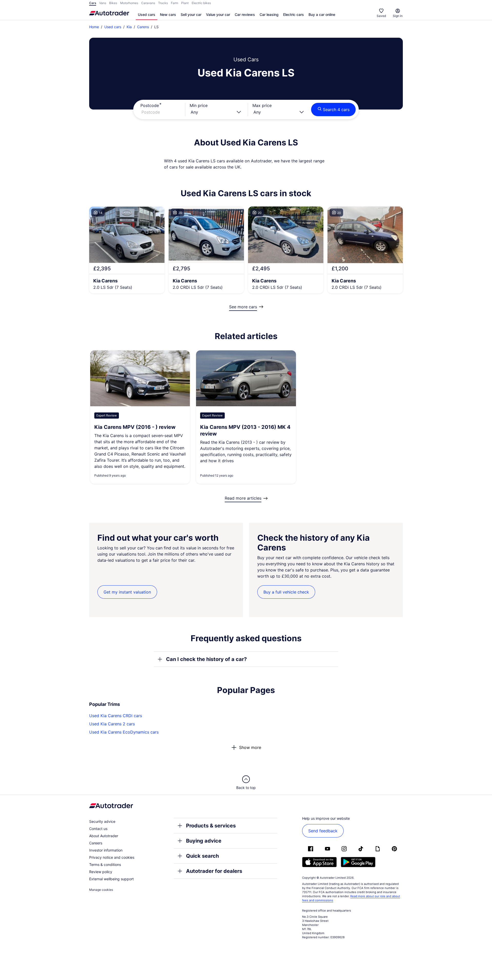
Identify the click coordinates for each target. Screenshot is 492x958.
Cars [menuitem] (92, 3)
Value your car (218, 14)
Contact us (98, 828)
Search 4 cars (336, 109)
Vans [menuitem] (102, 3)
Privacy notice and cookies (111, 857)
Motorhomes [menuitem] (129, 3)
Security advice (102, 821)
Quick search (202, 856)
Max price (262, 105)
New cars (168, 14)
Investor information (105, 850)
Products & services (211, 826)
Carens (143, 27)
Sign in (398, 16)
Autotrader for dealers (214, 871)
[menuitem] (146, 15)
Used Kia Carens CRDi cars (115, 715)
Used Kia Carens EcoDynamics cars (124, 732)
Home (94, 27)
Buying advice (203, 841)
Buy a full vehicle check (286, 592)
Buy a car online (322, 14)
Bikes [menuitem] (113, 3)
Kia (129, 27)
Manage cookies (101, 890)
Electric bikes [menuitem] (201, 3)
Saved (381, 16)
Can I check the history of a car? (206, 659)
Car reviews (245, 14)
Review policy (100, 872)
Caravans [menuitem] (148, 3)
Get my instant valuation (127, 592)
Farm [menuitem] (174, 3)
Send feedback (322, 830)
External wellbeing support (111, 879)
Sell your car (191, 14)
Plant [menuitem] (185, 3)
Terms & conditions (105, 864)
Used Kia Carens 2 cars (112, 723)
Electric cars (293, 14)
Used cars (146, 14)
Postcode (149, 105)
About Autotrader (103, 836)
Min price (199, 105)
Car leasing (269, 14)
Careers (95, 843)
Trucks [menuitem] (163, 3)
